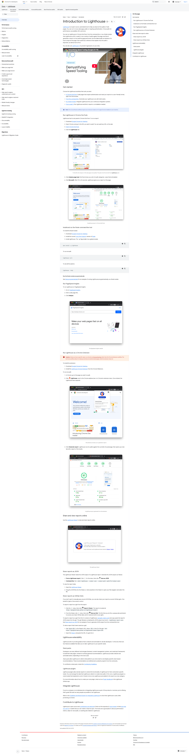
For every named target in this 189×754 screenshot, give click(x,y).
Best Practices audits (49, 9)
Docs (24, 1)
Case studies (33, 1)
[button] (9, 31)
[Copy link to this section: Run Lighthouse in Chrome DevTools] (88, 115)
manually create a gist (103, 618)
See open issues (25, 740)
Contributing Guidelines (90, 664)
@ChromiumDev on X (138, 737)
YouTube (135, 740)
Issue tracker (113, 706)
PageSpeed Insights (74, 290)
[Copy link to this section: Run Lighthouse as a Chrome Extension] (90, 353)
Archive (79, 742)
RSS (134, 744)
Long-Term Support (81, 236)
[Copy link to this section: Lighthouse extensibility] (83, 637)
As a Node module (71, 101)
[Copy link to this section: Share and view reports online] (88, 516)
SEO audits (60, 9)
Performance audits (24, 9)
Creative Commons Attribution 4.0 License (102, 723)
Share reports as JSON (71, 622)
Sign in (185, 1)
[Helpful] (123, 17)
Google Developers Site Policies (90, 725)
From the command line (72, 99)
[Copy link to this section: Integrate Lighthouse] (81, 686)
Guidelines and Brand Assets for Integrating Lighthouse (85, 695)
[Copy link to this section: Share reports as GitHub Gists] (84, 596)
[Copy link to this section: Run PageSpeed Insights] (80, 284)
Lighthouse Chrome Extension (79, 369)
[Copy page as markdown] (112, 21)
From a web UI (70, 104)
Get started (13, 9)
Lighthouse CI (76, 46)
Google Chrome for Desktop (79, 121)
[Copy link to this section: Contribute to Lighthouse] (84, 702)
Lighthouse (11, 6)
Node (93, 236)
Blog (41, 1)
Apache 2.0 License (69, 725)
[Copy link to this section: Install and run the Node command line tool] (93, 227)
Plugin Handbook (107, 679)
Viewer (73, 633)
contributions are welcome (87, 706)
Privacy (27, 750)
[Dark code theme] (122, 243)
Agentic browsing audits (72, 9)
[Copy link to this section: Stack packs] (72, 648)
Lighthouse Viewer (72, 520)
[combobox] (159, 1)
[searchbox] (10, 14)
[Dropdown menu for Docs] (27, 2)
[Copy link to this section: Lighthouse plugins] (77, 669)
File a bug (24, 737)
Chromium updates (82, 737)
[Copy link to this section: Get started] (73, 87)
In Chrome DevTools (71, 94)
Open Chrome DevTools (72, 127)
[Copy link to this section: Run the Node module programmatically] (85, 276)
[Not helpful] (125, 17)
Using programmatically (71, 279)
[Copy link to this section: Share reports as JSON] (80, 571)
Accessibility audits (36, 9)
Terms (23, 750)
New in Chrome (48, 1)
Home (64, 17)
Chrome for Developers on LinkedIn (141, 742)
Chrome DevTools (97, 357)
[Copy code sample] (125, 243)
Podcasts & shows (81, 744)
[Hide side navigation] (17, 751)
